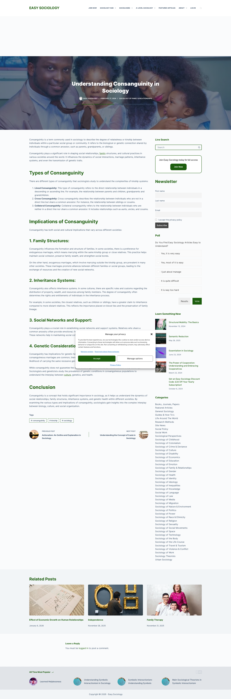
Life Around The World (166, 418)
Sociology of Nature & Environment (173, 506)
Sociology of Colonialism (168, 443)
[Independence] (115, 600)
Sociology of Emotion (166, 464)
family (102, 153)
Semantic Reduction (178, 336)
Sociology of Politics (165, 510)
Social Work (161, 432)
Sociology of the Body (166, 538)
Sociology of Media (165, 499)
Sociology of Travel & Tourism (170, 545)
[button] (151, 334)
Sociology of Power (165, 513)
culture (67, 374)
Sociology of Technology (168, 534)
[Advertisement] (115, 36)
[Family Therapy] (174, 600)
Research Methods (164, 422)
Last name (160, 201)
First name (160, 191)
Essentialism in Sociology (181, 350)
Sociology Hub (106, 8)
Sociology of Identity (165, 478)
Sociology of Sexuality (166, 524)
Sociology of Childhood (167, 439)
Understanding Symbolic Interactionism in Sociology (97, 681)
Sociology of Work (164, 552)
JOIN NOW (92, 8)
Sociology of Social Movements (171, 528)
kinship (53, 420)
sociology (67, 420)
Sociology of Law (164, 496)
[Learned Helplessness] (33, 682)
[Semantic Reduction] (160, 338)
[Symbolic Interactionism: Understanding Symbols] (122, 682)
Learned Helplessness (50, 681)
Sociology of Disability (166, 453)
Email (157, 210)
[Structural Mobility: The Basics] (160, 324)
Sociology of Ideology (166, 482)
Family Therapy (155, 619)
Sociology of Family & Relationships (135, 98)
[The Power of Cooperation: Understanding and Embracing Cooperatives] (160, 366)
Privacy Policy (115, 365)
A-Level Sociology (144, 8)
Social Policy (161, 429)
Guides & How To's (164, 414)
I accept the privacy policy (170, 220)
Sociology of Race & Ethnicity (170, 517)
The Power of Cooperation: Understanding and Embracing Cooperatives (183, 366)
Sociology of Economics (167, 457)
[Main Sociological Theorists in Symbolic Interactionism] (166, 682)
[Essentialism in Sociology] (160, 352)
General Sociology (164, 411)
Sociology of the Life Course (169, 542)
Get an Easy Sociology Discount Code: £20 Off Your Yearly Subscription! (184, 382)
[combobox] (176, 147)
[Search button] (199, 147)
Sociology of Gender (165, 471)
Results (184, 301)
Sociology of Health (165, 475)
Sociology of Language (167, 492)
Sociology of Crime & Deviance (171, 446)
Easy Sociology (44, 8)
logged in (83, 648)
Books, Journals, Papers (167, 404)
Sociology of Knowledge (167, 489)
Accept (96, 358)
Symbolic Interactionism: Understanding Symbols (140, 681)
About (181, 8)
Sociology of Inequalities (167, 485)
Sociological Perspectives (168, 436)
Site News (160, 425)
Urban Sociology (163, 559)
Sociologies (124, 8)
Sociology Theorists (165, 556)
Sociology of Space (165, 531)
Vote (197, 301)
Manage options (135, 358)
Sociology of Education (167, 460)
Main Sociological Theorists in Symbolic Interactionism (186, 681)
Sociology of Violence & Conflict (171, 549)
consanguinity (38, 420)
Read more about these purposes (107, 351)
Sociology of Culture (165, 450)
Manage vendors (87, 351)
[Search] (201, 8)
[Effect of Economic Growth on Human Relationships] (56, 600)
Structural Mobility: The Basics (184, 322)
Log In (193, 8)
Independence (95, 619)
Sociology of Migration (166, 503)
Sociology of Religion (166, 520)
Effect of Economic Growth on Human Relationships (56, 619)
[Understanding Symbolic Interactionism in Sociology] (77, 682)
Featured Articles (167, 8)
